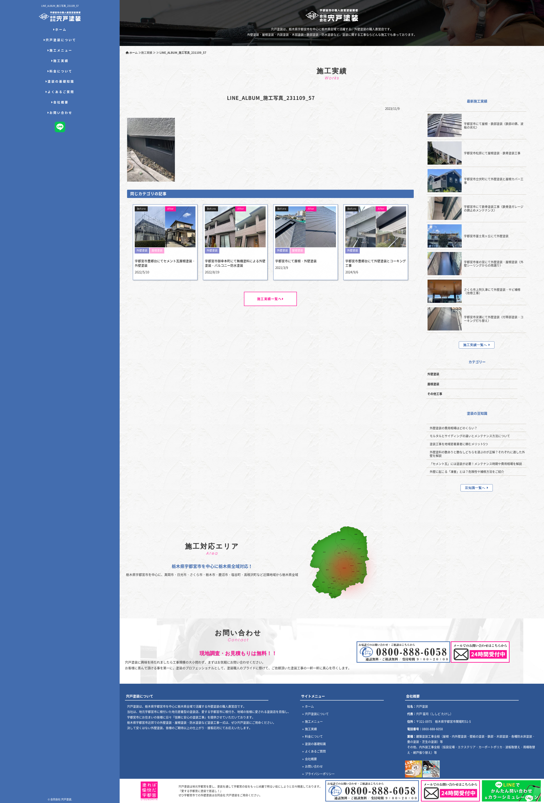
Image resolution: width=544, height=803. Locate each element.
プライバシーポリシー (320, 774)
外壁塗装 (433, 374)
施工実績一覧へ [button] (475, 345)
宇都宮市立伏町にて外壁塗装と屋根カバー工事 (493, 181)
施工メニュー (61, 50)
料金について (61, 71)
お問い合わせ (61, 112)
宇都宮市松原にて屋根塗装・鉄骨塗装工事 (492, 153)
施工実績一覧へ (269, 298)
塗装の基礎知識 (61, 81)
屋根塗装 (433, 384)
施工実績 (61, 60)
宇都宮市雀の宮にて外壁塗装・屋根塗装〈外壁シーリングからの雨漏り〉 (493, 264)
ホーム (61, 29)
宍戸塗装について (61, 40)
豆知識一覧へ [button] (475, 488)
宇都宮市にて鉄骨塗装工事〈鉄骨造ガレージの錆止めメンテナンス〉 (493, 208)
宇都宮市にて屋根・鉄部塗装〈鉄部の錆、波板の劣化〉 (493, 125)
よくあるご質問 (61, 92)
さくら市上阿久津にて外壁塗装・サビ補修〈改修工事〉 (492, 291)
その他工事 (434, 394)
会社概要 (61, 102)
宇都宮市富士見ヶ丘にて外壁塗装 (486, 236)
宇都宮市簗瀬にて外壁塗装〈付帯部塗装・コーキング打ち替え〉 (493, 319)
